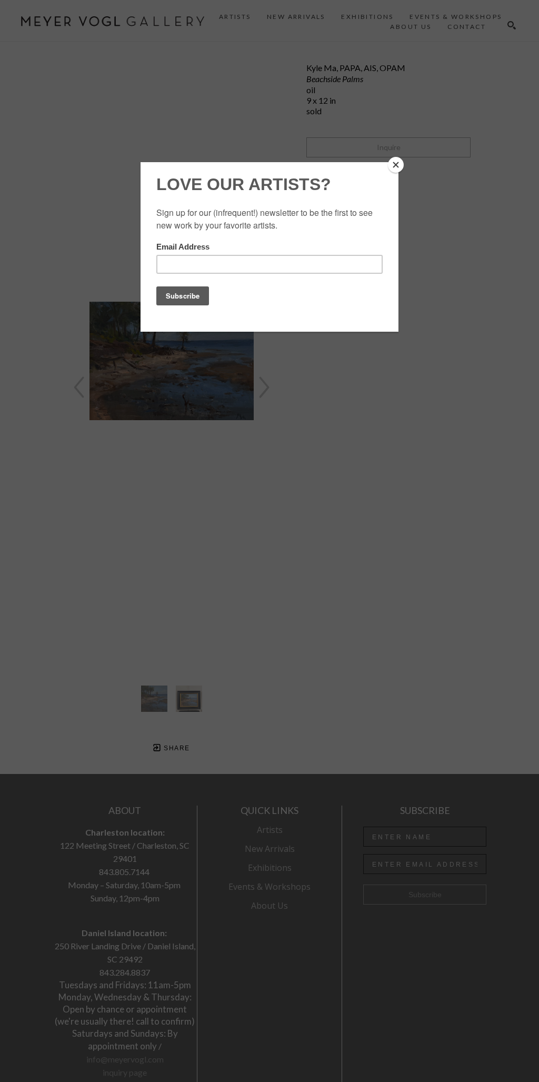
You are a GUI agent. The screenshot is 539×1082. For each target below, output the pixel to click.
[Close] (396, 165)
